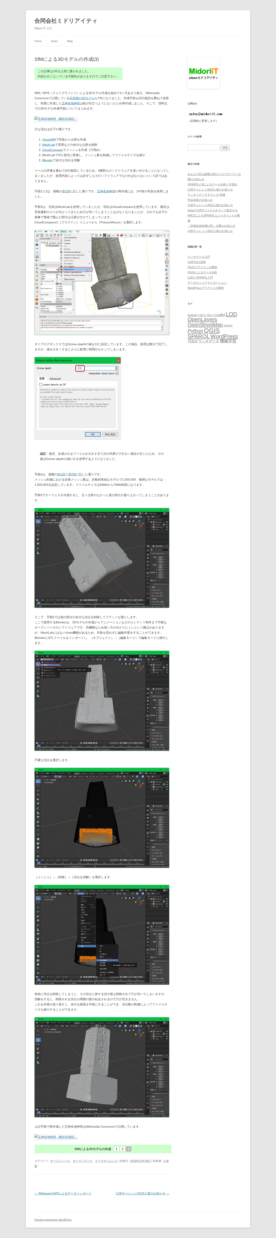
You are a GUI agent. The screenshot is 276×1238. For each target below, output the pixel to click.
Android (192, 315)
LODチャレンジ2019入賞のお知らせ (142, 1193)
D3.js (210, 315)
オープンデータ (82, 1161)
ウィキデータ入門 (199, 257)
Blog (70, 41)
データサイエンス (106, 1161)
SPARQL (199, 336)
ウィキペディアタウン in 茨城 (206, 194)
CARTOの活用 (197, 262)
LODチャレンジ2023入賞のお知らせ (210, 189)
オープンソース (60, 1161)
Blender (47, 160)
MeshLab (48, 144)
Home (38, 41)
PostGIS (228, 325)
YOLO (193, 341)
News (54, 41)
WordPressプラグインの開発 (206, 288)
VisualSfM (49, 139)
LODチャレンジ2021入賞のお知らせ (210, 231)
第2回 (72, 474)
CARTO (202, 315)
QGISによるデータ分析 (202, 272)
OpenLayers (202, 319)
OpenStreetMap (205, 325)
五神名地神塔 (71, 103)
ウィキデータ (208, 341)
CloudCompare (52, 150)
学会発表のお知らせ (200, 200)
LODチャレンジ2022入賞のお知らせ (210, 205)
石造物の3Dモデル (82, 98)
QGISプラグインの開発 (202, 267)
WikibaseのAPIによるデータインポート (63, 1193)
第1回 (66, 191)
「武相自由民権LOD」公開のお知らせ (211, 225)
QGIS (212, 330)
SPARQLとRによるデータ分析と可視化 (212, 184)
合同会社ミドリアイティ (66, 20)
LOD (231, 314)
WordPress (224, 336)
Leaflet (220, 315)
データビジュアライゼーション (207, 282)
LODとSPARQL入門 (200, 277)
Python (195, 331)
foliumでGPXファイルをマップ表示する (213, 210)
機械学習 (228, 341)
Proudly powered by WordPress (53, 1219)
